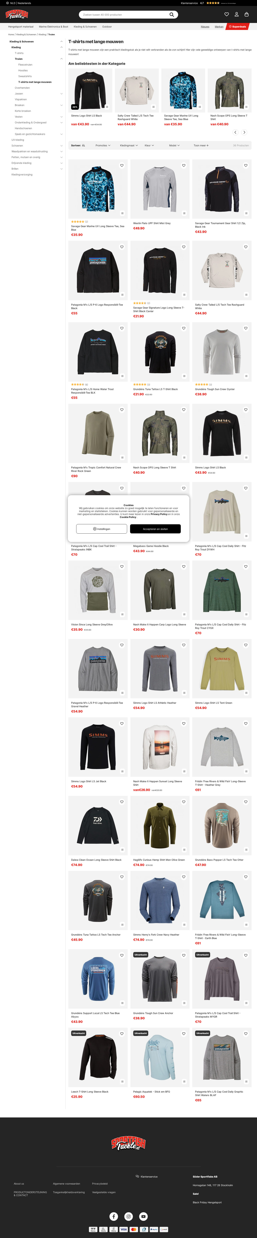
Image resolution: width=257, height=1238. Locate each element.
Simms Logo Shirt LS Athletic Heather (154, 702)
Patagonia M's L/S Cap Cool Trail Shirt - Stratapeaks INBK (93, 547)
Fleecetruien (25, 64)
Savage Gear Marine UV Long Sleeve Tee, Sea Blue (181, 117)
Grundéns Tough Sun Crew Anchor (153, 1013)
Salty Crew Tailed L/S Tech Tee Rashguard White (136, 117)
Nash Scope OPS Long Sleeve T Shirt (228, 117)
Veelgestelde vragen (104, 1192)
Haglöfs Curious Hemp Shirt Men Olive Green (159, 859)
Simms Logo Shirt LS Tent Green (213, 702)
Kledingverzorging (22, 174)
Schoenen (17, 145)
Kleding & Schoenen (85, 26)
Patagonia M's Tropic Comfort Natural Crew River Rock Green (96, 469)
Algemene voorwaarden (66, 1183)
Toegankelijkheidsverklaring (69, 1192)
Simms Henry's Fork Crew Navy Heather (156, 934)
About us (19, 1183)
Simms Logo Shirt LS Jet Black (88, 781)
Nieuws (205, 26)
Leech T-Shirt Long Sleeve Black (89, 1091)
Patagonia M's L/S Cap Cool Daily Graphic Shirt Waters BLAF (219, 1093)
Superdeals (239, 26)
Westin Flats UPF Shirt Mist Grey (152, 223)
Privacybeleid (100, 1183)
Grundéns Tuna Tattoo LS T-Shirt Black (155, 389)
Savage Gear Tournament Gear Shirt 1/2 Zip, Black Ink (220, 225)
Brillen (15, 168)
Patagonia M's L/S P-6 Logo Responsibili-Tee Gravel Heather (97, 704)
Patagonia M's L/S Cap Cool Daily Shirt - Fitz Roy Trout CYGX (220, 626)
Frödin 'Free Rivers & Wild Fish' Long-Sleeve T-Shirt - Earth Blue (220, 936)
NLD (20, 3)
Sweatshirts (25, 76)
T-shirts (19, 53)
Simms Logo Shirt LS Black (86, 115)
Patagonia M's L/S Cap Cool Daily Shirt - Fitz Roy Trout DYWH (220, 547)
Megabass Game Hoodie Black (151, 545)
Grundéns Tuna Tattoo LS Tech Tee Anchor (95, 934)
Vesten (19, 116)
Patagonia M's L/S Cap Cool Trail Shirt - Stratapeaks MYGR (217, 1015)
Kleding (42, 34)
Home (11, 34)
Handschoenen (23, 128)
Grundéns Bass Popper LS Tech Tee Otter (219, 859)
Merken (219, 26)
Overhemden (22, 87)
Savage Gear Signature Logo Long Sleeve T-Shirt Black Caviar (158, 309)
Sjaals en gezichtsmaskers (30, 133)
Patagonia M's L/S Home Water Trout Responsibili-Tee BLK (92, 391)
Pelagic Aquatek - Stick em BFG (151, 1091)
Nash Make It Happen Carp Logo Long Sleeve (159, 624)
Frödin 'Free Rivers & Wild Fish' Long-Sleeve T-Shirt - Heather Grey (220, 783)
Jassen (19, 93)
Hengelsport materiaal (20, 26)
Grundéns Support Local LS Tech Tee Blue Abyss (95, 1015)
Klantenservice (189, 3)
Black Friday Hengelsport (207, 1202)
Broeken (19, 105)
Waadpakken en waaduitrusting (30, 151)
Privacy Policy (159, 514)
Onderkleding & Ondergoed (31, 122)
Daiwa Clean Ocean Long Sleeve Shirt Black (96, 859)
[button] (225, 3)
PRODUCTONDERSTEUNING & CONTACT (30, 1194)
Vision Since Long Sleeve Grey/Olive (92, 624)
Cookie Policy (128, 517)
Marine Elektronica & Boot (53, 26)
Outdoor (107, 26)
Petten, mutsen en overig (26, 157)
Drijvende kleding (21, 162)
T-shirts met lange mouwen (35, 81)
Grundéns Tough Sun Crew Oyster (215, 389)
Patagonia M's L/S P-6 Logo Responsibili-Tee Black (97, 306)
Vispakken (21, 99)
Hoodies (23, 70)
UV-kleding (18, 139)
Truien (51, 34)
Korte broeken (23, 110)
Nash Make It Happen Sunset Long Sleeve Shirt (157, 783)
